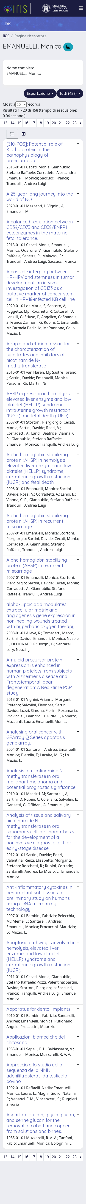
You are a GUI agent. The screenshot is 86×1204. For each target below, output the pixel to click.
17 (33, 122)
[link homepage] (17, 8)
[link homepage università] (55, 8)
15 (19, 122)
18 (40, 122)
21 (61, 122)
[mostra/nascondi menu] (81, 8)
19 (47, 122)
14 (12, 122)
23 (74, 122)
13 (5, 122)
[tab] (12, 134)
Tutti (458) (68, 93)
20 (54, 122)
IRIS (6, 35)
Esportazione (39, 93)
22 (68, 122)
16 (26, 122)
